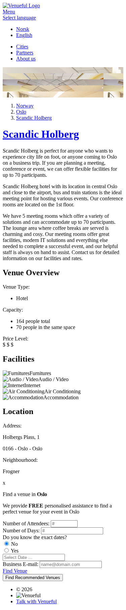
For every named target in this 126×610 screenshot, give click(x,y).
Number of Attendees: (26, 523)
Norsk (22, 29)
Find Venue (15, 571)
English (24, 35)
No (14, 544)
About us (26, 59)
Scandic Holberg (41, 134)
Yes (14, 551)
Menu (9, 11)
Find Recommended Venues (32, 577)
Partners (24, 52)
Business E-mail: (20, 564)
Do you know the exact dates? (35, 537)
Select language (19, 18)
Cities (22, 46)
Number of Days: (21, 530)
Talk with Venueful (36, 601)
